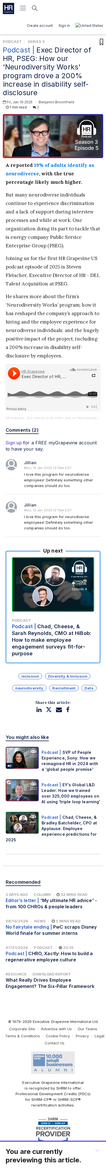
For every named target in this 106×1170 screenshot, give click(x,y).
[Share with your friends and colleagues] (59, 710)
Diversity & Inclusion (67, 676)
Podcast (12, 41)
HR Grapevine (15, 418)
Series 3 (36, 41)
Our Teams (87, 1029)
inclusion (30, 676)
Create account (40, 25)
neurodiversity (29, 688)
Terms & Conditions (22, 1036)
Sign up (14, 443)
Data (89, 688)
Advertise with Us (56, 1029)
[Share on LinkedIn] (39, 710)
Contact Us (54, 1043)
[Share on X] (49, 710)
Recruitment (63, 688)
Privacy (82, 1036)
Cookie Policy (58, 1036)
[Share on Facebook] (68, 710)
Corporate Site (22, 1029)
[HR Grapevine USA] (8, 8)
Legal (99, 1036)
